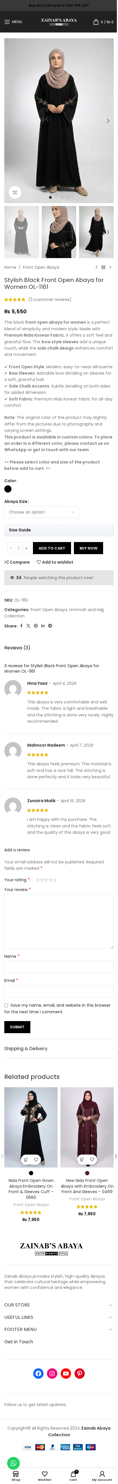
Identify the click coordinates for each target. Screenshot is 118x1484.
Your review (17, 889)
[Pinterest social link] (36, 626)
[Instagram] (52, 1373)
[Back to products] (103, 267)
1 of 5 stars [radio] (38, 880)
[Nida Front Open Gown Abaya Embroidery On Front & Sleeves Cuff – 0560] (31, 1127)
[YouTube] (66, 1373)
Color (10, 481)
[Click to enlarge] (15, 192)
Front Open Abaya (41, 267)
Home (10, 267)
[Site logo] (59, 21)
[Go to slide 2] (56, 197)
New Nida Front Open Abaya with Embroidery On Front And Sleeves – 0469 (87, 1186)
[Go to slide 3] (61, 197)
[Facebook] (38, 1373)
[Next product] (110, 267)
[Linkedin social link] (43, 626)
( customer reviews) (50, 299)
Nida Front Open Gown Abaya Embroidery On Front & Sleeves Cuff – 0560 (31, 1189)
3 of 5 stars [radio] (46, 880)
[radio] (7, 489)
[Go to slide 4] (67, 197)
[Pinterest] (79, 1373)
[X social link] (28, 626)
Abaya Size (15, 501)
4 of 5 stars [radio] (50, 880)
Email (11, 980)
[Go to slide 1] (50, 197)
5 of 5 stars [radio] (55, 880)
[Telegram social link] (50, 626)
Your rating (17, 880)
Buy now (88, 548)
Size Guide (20, 530)
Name (12, 956)
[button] (10, 121)
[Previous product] (96, 267)
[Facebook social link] (21, 626)
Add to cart (52, 548)
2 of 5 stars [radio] (42, 880)
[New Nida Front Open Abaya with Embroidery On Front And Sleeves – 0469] (87, 1127)
